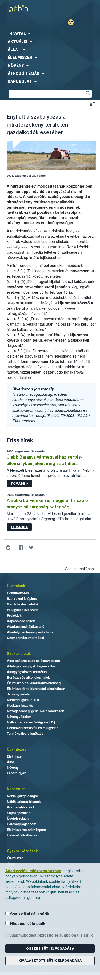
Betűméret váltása (92, 103)
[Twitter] (31, 548)
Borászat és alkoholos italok (28, 677)
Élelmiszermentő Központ (26, 829)
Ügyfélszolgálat (18, 818)
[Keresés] (88, 94)
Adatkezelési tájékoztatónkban (33, 870)
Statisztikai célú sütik (29, 913)
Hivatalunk (16, 586)
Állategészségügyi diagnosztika (31, 666)
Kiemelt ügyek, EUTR (23, 699)
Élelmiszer (15, 756)
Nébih (25, 8)
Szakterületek (19, 654)
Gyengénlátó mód (73, 22)
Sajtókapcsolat (18, 812)
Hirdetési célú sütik (27, 923)
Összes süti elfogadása (50, 948)
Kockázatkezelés (20, 705)
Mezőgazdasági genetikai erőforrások (35, 711)
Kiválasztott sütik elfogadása (50, 960)
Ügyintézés (16, 749)
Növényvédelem (19, 716)
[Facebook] (21, 548)
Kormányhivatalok (21, 807)
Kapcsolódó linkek (21, 620)
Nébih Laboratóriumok (24, 801)
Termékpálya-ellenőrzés (25, 733)
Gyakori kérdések (22, 851)
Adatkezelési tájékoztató (25, 626)
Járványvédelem (20, 694)
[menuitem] (50, 34)
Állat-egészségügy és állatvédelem (33, 660)
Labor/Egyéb (16, 773)
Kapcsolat (16, 789)
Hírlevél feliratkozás (22, 835)
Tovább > (19, 484)
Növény (13, 767)
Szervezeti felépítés (22, 598)
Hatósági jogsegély (21, 824)
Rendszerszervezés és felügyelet (32, 727)
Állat (10, 761)
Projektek (14, 615)
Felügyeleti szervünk (22, 609)
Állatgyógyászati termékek (27, 671)
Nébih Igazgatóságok (23, 796)
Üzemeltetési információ (25, 637)
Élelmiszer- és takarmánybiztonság (34, 683)
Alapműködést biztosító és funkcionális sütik (51, 935)
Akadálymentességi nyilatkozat (31, 632)
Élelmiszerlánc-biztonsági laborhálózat (36, 688)
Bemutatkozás (18, 592)
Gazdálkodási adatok (23, 604)
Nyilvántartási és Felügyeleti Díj (31, 722)
